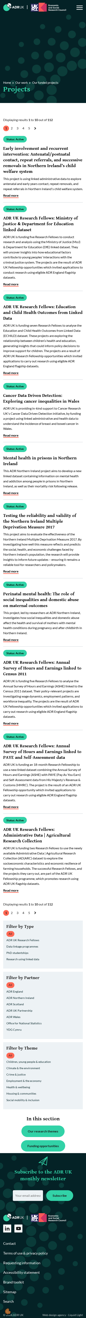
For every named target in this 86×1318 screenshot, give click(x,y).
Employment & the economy (23, 1080)
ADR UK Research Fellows (22, 940)
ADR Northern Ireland (20, 998)
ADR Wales (13, 1017)
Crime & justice (16, 1074)
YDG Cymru (14, 1029)
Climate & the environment (23, 1068)
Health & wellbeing (18, 1087)
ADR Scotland (15, 1004)
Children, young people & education (28, 1061)
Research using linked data (22, 959)
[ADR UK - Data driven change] (13, 7)
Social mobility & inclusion (22, 1100)
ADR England (14, 991)
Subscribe (60, 1195)
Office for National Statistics (24, 1023)
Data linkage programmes (22, 946)
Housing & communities (21, 1093)
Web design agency (54, 1315)
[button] (8, 1311)
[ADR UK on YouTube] (18, 1228)
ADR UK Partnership (19, 1010)
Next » (36, 132)
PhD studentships (17, 952)
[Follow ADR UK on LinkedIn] (7, 1228)
